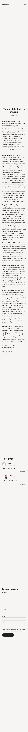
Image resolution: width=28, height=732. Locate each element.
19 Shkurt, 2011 (13, 477)
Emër (4, 609)
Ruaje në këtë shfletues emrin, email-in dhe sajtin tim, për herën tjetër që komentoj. (14, 630)
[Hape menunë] (25, 4)
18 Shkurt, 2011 (11, 465)
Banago (12, 476)
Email (4, 616)
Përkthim (10, 351)
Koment (4, 592)
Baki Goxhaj (5, 4)
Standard (4, 353)
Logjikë (5, 351)
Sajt (3, 622)
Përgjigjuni (23, 471)
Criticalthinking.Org (8, 347)
